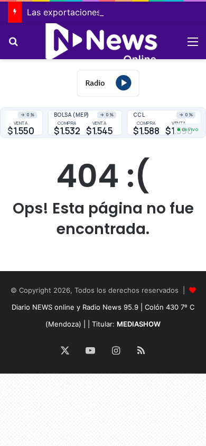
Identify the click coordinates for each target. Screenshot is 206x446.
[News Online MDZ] (103, 41)
